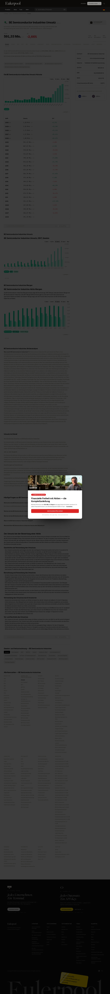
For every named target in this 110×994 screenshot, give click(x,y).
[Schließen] (79, 478)
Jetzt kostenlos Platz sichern (55, 511)
